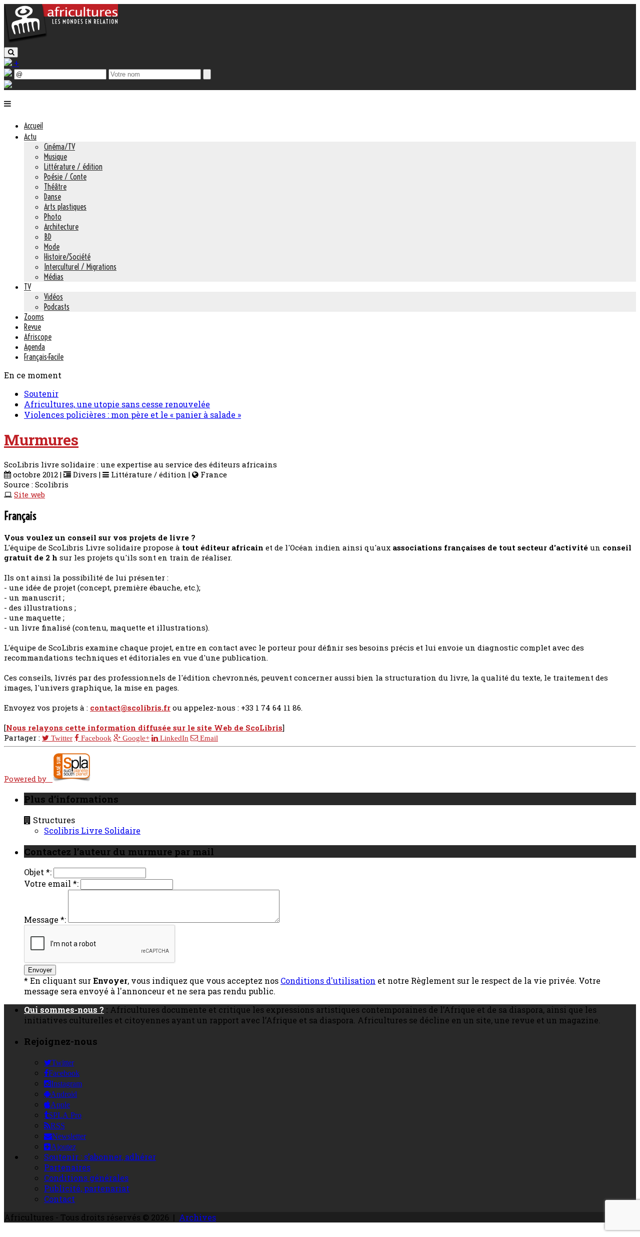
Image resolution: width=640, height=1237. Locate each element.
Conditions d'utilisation (328, 980)
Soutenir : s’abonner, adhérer (100, 1156)
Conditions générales (86, 1177)
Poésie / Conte (65, 177)
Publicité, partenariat (87, 1188)
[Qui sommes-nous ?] (8, 85)
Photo (53, 217)
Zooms (34, 317)
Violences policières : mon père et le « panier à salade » (132, 414)
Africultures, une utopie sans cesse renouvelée (117, 404)
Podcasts (57, 307)
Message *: (45, 919)
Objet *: (38, 872)
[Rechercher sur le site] (11, 52)
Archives (197, 1217)
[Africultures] (61, 41)
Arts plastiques (65, 207)
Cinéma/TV (59, 147)
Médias (54, 277)
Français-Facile (44, 357)
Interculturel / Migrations (80, 267)
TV (27, 287)
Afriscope (38, 337)
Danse (52, 197)
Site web (29, 494)
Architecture (61, 227)
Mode (52, 247)
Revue (32, 327)
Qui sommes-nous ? (64, 1009)
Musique (55, 157)
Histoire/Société (67, 257)
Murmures (41, 439)
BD (48, 237)
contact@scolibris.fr (130, 708)
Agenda (34, 347)
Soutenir (41, 393)
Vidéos (53, 297)
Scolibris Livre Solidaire (92, 830)
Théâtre (55, 187)
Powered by (28, 779)
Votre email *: (51, 883)
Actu (30, 137)
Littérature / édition (73, 167)
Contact (59, 1198)
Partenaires (67, 1167)
